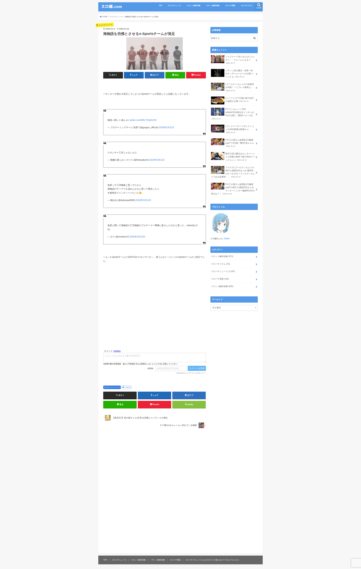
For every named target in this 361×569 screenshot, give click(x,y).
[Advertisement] (154, 314)
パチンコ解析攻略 (212, 6)
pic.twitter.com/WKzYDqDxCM (141, 120)
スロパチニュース (174, 6)
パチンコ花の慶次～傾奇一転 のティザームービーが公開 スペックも (239, 73)
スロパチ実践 (230, 6)
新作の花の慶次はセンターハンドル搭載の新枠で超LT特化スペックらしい (240, 156)
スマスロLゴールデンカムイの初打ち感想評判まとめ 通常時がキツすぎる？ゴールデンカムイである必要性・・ (233, 172)
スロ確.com (217, 560)
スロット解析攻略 (193, 6)
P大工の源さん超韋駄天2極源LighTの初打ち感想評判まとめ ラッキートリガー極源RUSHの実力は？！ (233, 189)
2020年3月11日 (166, 127)
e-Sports (127, 387)
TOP (160, 6)
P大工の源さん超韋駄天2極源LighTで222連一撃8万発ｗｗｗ (239, 143)
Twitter (227, 238)
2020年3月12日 (137, 236)
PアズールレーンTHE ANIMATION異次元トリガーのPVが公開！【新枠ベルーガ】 (233, 114)
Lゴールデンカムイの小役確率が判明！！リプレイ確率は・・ (240, 87)
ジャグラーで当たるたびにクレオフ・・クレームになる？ (240, 60)
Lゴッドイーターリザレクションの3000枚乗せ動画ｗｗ (239, 129)
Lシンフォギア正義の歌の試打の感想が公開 (239, 99)
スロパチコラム (247, 6)
